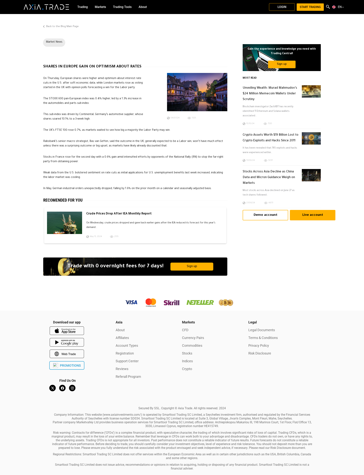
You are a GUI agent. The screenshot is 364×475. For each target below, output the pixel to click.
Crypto (187, 369)
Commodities (192, 345)
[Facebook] (62, 388)
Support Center (127, 361)
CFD (185, 330)
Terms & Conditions (263, 338)
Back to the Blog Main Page (62, 26)
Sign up (192, 266)
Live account (312, 215)
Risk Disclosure (259, 353)
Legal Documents (261, 330)
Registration (125, 353)
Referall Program (128, 377)
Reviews (122, 369)
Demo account (265, 215)
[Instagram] (72, 388)
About (120, 330)
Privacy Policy (258, 345)
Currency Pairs (193, 338)
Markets (188, 322)
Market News (54, 42)
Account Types (127, 345)
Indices (187, 361)
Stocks (187, 353)
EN (340, 7)
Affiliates (122, 338)
